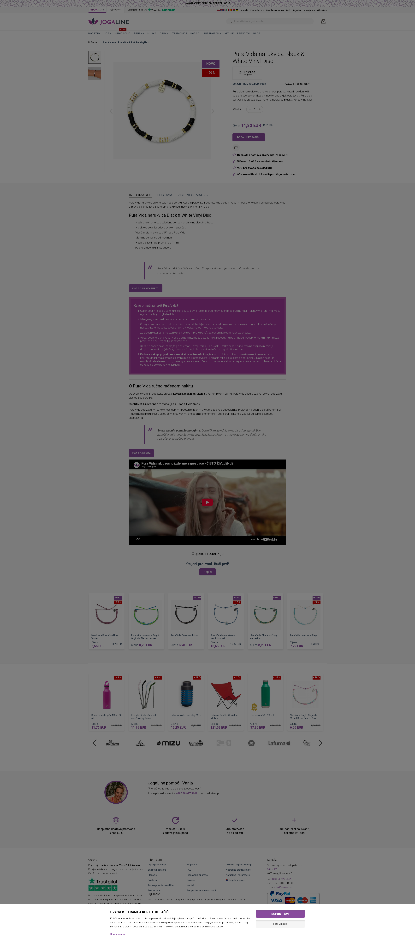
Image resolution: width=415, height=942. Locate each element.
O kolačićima (117, 934)
